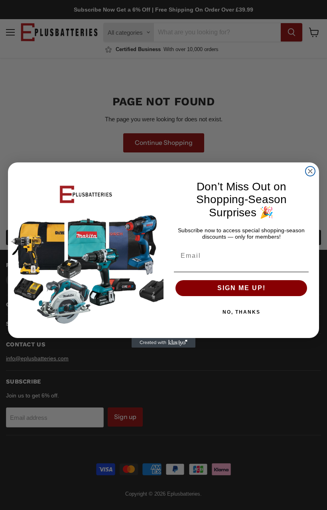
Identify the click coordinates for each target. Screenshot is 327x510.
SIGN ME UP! (241, 288)
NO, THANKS (241, 312)
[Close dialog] (310, 171)
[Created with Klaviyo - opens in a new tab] (163, 343)
